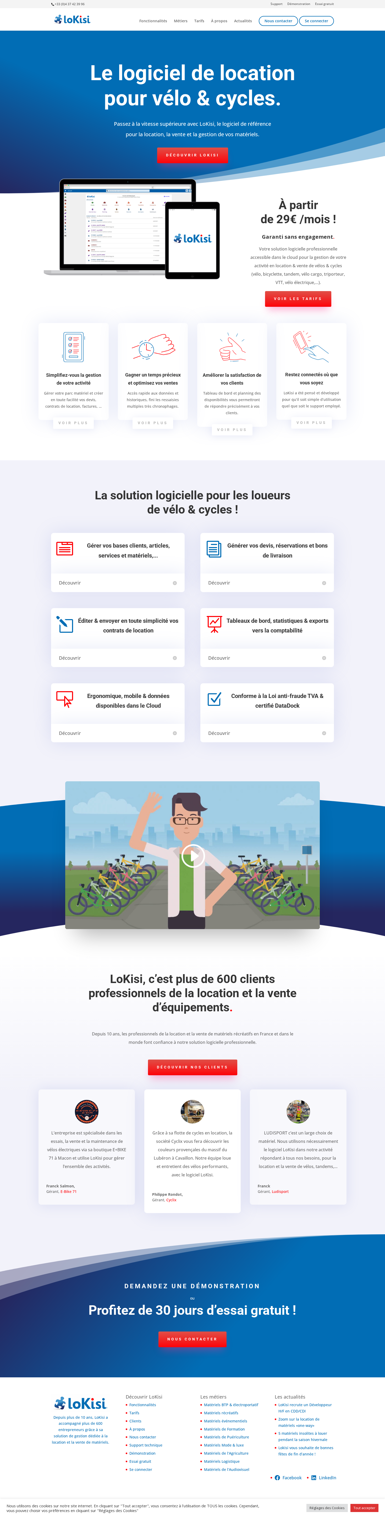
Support (277, 4)
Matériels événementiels (225, 1420)
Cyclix (171, 1199)
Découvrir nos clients (192, 1067)
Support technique (145, 1445)
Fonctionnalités (153, 21)
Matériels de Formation (224, 1429)
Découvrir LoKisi (192, 155)
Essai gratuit (324, 4)
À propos (219, 21)
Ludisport (280, 1191)
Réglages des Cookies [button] (327, 1507)
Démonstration (298, 4)
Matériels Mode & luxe (224, 1445)
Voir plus (73, 423)
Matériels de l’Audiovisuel (226, 1469)
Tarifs (199, 21)
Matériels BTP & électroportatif (231, 1404)
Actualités (243, 21)
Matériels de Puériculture (226, 1436)
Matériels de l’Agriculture (226, 1453)
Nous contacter (278, 20)
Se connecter (316, 20)
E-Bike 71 (68, 1191)
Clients (135, 1420)
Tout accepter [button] (364, 1507)
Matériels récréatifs (221, 1412)
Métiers (181, 21)
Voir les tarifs (298, 299)
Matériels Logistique (222, 1461)
